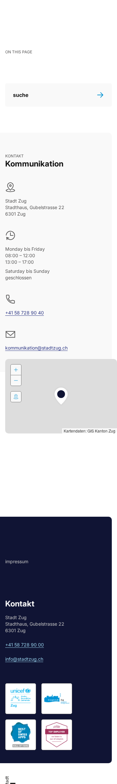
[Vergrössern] (15, 369)
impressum (16, 561)
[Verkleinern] (15, 380)
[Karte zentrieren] (15, 396)
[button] (61, 396)
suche (20, 95)
